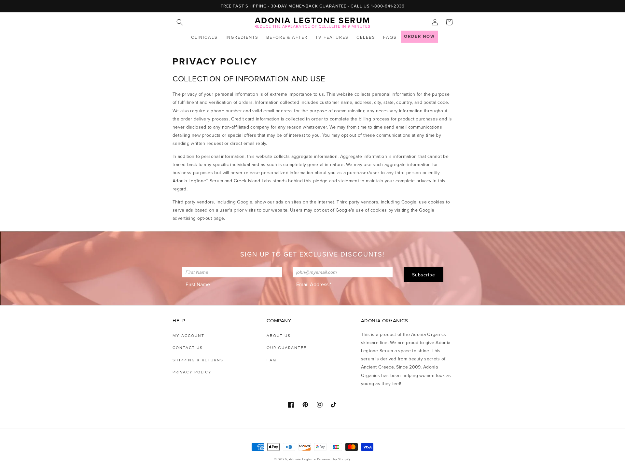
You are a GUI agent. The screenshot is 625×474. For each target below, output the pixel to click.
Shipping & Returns (198, 360)
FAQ (271, 360)
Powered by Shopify (334, 459)
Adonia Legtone (302, 459)
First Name (198, 284)
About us (279, 335)
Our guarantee (287, 347)
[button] (180, 22)
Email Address (313, 284)
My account (188, 335)
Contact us (188, 347)
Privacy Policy (192, 372)
